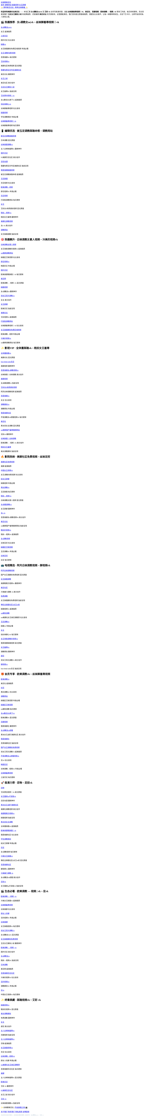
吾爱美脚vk (5, 396)
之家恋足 (4, 36)
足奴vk (3, 882)
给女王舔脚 (5, 479)
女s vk (3, 513)
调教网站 (8, 5)
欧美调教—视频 (7, 187)
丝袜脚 (6, 2)
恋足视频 (4, 196)
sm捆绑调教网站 (7, 253)
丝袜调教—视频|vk (8, 1056)
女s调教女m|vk (6, 27)
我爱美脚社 (5, 739)
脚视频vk (4, 664)
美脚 (2, 1073)
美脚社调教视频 (7, 221)
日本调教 (4, 965)
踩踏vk (3, 44)
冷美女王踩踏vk (7, 856)
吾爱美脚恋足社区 (7, 973)
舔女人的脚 (5, 913)
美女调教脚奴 (6, 1014)
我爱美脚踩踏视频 (7, 170)
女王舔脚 (22, 5)
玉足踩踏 (4, 179)
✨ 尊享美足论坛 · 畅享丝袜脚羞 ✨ (14, 7)
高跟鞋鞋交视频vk (7, 813)
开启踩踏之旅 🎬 (21, 1107)
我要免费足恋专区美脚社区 (11, 70)
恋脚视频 (4, 722)
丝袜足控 (4, 556)
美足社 (3, 421)
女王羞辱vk (5, 647)
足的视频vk (5, 982)
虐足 (2, 656)
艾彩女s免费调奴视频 (9, 387)
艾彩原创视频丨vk (7, 96)
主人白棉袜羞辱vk (7, 1031)
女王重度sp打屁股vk (8, 796)
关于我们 (4, 1112)
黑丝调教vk (5, 487)
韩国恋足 (4, 764)
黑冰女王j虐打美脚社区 (9, 805)
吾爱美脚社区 (6, 865)
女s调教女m (5, 956)
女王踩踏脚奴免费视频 (9, 939)
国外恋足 (4, 153)
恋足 (2, 847)
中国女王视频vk (7, 470)
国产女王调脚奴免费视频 (10, 747)
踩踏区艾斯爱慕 (7, 547)
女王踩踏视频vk (7, 1048)
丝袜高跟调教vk (7, 144)
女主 (2, 630)
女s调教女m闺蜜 (7, 730)
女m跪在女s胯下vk (8, 713)
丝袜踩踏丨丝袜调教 (8, 438)
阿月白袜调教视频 (7, 570)
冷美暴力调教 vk (7, 873)
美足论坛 (4, 522)
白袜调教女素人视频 (8, 244)
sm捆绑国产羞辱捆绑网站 (10, 430)
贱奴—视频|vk (6, 213)
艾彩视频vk (5, 61)
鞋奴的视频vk (6, 530)
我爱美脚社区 (6, 413)
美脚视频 (4, 379)
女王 (2, 204)
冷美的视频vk (6, 338)
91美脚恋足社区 (7, 1090)
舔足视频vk (5, 262)
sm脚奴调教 (5, 613)
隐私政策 (18, 1112)
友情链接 (26, 1112)
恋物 (2, 788)
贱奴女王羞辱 (6, 447)
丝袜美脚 (4, 922)
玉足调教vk (5, 622)
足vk (2, 990)
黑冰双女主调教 (7, 822)
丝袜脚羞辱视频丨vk (8, 121)
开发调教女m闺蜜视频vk (10, 756)
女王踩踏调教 (6, 579)
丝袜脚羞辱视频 (7, 773)
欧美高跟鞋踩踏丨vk (8, 830)
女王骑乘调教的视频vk (9, 639)
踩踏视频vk (5, 1005)
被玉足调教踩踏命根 (8, 136)
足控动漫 (4, 162)
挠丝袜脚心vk (6, 104)
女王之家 (4, 78)
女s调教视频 (5, 539)
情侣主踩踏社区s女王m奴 (10, 605)
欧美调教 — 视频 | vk (8, 896)
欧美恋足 (4, 1082)
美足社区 (4, 588)
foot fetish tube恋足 (7, 362)
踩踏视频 (15, 5)
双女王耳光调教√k (8, 296)
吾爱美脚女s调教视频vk (9, 370)
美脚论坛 (4, 313)
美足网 (3, 279)
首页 (2, 5)
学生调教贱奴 (6, 839)
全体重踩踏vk (6, 353)
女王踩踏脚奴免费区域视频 (11, 330)
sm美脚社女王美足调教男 (10, 1065)
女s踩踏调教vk (6, 504)
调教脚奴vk (5, 404)
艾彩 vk (3, 1099)
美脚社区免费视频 (7, 462)
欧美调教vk (5, 679)
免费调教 (4, 596)
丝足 (2, 688)
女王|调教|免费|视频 (8, 53)
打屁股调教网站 (7, 321)
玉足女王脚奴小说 (7, 87)
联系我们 (11, 1112)
